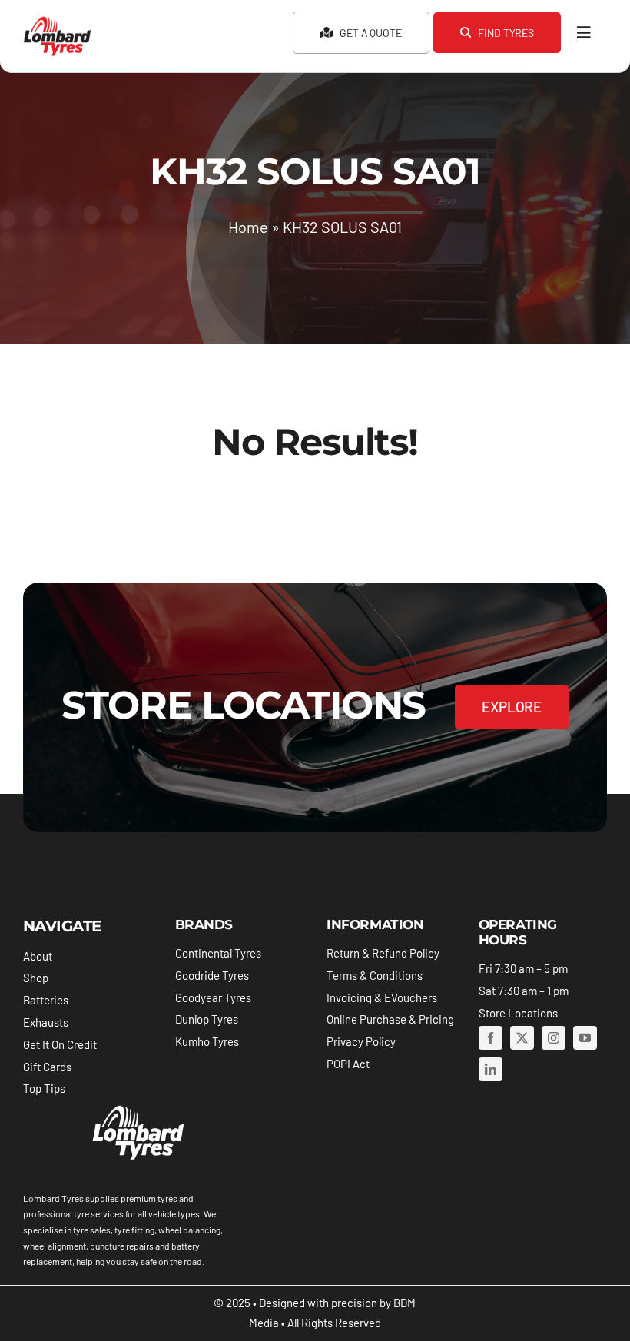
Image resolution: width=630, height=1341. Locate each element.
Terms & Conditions (375, 975)
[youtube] (585, 1038)
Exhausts (45, 1022)
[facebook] (490, 1038)
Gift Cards (47, 1067)
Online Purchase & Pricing (390, 1019)
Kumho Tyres (207, 1041)
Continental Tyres (218, 953)
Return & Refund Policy (383, 953)
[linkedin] (490, 1069)
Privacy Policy (361, 1041)
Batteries (45, 1000)
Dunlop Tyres (206, 1019)
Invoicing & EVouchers (382, 997)
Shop (35, 977)
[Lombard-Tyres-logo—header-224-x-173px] (57, 22)
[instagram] (553, 1038)
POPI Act (348, 1063)
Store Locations (518, 1013)
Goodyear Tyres (213, 997)
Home (248, 226)
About (37, 956)
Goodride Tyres (212, 975)
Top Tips (44, 1088)
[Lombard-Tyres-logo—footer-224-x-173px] (137, 1108)
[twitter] (522, 1038)
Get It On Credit (60, 1044)
